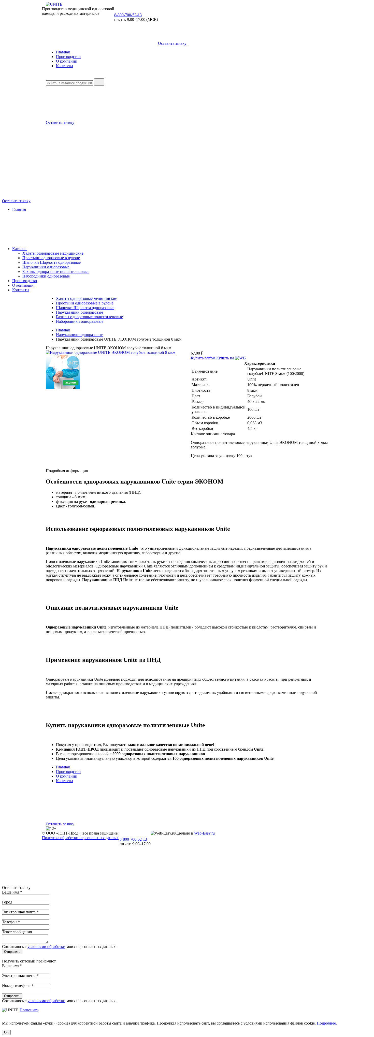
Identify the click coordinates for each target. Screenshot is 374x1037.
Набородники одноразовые (46, 276)
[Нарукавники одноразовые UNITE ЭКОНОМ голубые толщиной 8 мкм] (110, 352)
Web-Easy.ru (204, 833)
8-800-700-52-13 (128, 15)
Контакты (64, 66)
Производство (68, 56)
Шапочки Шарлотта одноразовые (51, 262)
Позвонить (29, 1010)
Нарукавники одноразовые (45, 267)
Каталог (19, 248)
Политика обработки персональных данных (80, 838)
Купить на (225, 358)
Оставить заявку (173, 43)
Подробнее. (327, 1023)
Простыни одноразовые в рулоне (51, 258)
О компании (66, 61)
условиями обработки (46, 946)
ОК (6, 1032)
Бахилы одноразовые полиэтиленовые (55, 271)
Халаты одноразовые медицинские (52, 253)
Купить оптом (203, 358)
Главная (63, 52)
